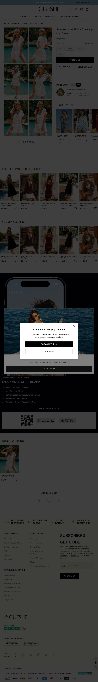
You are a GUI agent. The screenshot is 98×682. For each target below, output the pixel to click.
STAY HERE (49, 351)
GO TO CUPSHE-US (49, 344)
